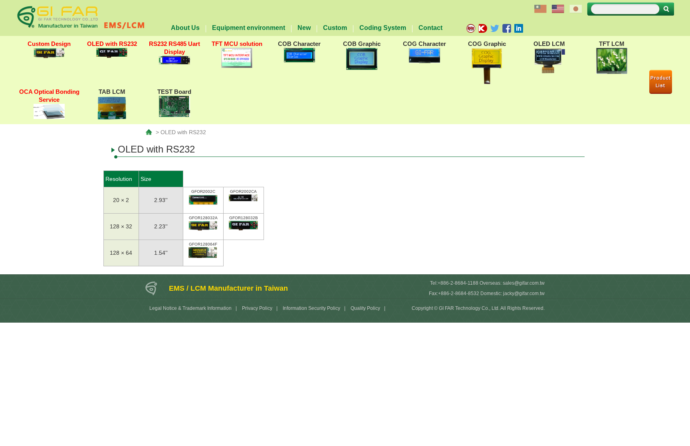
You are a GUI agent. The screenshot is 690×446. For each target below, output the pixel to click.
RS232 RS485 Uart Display (174, 47)
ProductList (660, 81)
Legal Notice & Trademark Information (190, 308)
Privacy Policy (257, 308)
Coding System (382, 27)
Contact (430, 27)
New (304, 27)
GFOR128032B (243, 218)
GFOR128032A (203, 218)
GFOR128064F (203, 244)
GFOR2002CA (243, 191)
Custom (335, 27)
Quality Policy (365, 308)
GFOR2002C (203, 191)
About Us (185, 27)
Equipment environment (248, 27)
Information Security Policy (311, 308)
